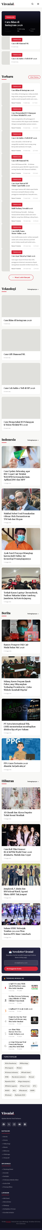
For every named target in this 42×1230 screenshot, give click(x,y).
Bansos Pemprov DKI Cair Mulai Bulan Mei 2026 (16, 646)
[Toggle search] (32, 4)
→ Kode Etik (6, 1183)
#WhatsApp (24, 1063)
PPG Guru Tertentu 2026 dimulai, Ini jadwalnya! (16, 764)
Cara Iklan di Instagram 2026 (14, 23)
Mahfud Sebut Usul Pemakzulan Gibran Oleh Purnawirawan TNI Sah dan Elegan (19, 516)
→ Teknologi (6, 1144)
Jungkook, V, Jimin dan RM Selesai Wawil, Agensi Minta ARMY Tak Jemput (16, 891)
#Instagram (9, 1068)
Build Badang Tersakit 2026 (22, 208)
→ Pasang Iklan (7, 1187)
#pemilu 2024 (10, 1081)
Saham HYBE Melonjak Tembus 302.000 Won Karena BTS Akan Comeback (17, 931)
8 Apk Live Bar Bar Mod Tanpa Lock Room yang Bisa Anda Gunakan (18, 1019)
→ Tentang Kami (7, 1169)
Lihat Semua (34, 77)
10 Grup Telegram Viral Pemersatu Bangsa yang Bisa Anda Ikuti (17, 1044)
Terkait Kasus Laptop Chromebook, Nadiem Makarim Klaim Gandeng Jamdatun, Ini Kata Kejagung (21, 595)
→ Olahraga (6, 1154)
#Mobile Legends (11, 1086)
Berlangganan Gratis (14, 969)
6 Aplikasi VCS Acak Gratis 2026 (21, 1009)
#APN (32, 1090)
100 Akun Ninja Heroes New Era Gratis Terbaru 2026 (16, 1031)
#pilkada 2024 (20, 1095)
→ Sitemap (5, 1205)
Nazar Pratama (16, 103)
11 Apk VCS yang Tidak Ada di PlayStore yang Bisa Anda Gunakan (17, 986)
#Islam (19, 1068)
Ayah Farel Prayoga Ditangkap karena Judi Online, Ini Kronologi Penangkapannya (18, 556)
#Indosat (8, 1095)
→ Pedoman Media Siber (10, 1180)
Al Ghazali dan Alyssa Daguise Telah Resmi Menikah (18, 814)
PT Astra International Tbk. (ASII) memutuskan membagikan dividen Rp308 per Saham (19, 726)
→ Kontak (5, 1173)
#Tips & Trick (25, 1086)
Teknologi (10, 17)
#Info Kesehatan (10, 1063)
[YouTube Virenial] (20, 1124)
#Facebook (23, 1090)
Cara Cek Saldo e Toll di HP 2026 (24, 59)
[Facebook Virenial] (4, 1124)
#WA (6, 1077)
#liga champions (24, 1081)
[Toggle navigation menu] (38, 4)
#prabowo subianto (18, 1077)
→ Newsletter (6, 1202)
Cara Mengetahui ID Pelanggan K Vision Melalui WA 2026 (24, 114)
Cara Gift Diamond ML (20, 43)
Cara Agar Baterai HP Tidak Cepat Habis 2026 (21, 184)
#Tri (34, 1086)
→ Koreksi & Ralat (8, 1212)
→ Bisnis (5, 1147)
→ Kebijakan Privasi (8, 1209)
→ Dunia (5, 1140)
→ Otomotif (5, 1158)
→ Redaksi (5, 1176)
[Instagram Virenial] (14, 1124)
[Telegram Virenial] (25, 1124)
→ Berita (5, 1137)
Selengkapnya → (33, 289)
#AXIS (7, 1090)
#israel (31, 1077)
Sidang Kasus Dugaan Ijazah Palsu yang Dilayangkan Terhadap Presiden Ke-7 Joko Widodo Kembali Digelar (18, 685)
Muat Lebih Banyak (22, 277)
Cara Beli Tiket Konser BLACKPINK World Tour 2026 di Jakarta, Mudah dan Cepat (18, 852)
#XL (14, 1090)
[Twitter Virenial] (9, 1124)
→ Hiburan (5, 1151)
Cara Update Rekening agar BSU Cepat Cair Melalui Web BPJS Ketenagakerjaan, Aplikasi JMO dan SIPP (17, 475)
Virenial (8, 1221)
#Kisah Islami (25, 1072)
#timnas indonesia (11, 1072)
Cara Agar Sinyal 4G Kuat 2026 (23, 256)
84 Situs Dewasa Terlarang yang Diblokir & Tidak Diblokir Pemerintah (19, 998)
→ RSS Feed (5, 1198)
